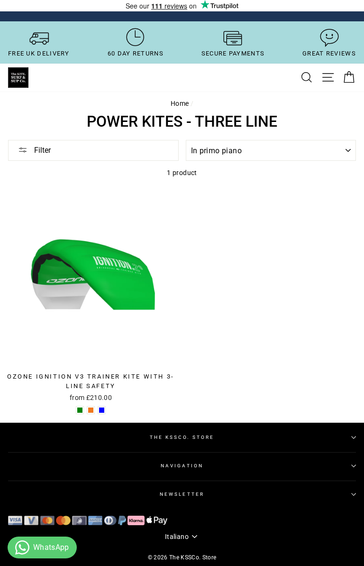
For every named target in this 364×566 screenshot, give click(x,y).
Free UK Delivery (39, 53)
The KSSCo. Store (182, 437)
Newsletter (182, 494)
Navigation (182, 465)
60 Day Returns (136, 53)
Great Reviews (329, 53)
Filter (41, 150)
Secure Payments (233, 53)
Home (180, 103)
